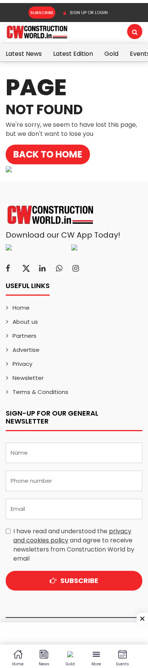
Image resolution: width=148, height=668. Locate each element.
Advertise (26, 350)
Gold (111, 53)
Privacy (22, 364)
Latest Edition (73, 53)
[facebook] (8, 268)
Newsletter (28, 378)
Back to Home (47, 154)
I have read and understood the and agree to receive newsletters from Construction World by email (73, 545)
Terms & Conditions (40, 392)
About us (25, 322)
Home (21, 308)
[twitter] (26, 268)
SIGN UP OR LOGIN (88, 12)
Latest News (24, 53)
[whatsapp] (59, 268)
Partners (24, 336)
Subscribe (42, 12)
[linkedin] (42, 268)
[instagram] (75, 268)
